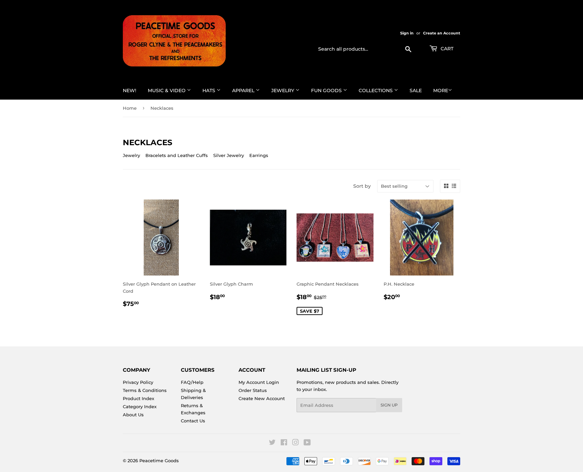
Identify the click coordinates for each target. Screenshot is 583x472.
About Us (133, 414)
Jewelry (283, 90)
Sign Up (389, 405)
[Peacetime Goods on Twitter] (272, 443)
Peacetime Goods (159, 460)
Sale (416, 90)
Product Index (138, 398)
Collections (376, 90)
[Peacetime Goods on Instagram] (295, 443)
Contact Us (193, 420)
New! (129, 90)
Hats (209, 90)
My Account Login (259, 382)
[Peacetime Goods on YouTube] (307, 443)
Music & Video (167, 90)
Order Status (253, 390)
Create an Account (441, 33)
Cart (446, 49)
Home (130, 108)
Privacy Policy (138, 382)
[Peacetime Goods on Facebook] (283, 443)
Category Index (140, 406)
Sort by (362, 186)
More (440, 90)
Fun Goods (327, 90)
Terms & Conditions (145, 390)
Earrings (258, 155)
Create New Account (262, 398)
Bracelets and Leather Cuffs (176, 155)
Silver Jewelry (228, 155)
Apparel (244, 90)
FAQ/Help (192, 382)
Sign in (407, 33)
